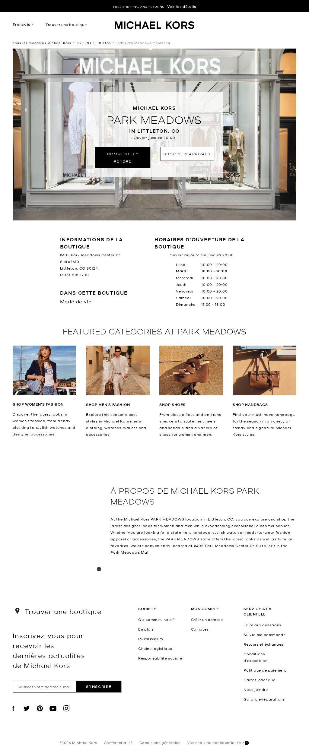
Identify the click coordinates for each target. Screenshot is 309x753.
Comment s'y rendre (123, 157)
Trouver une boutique (66, 24)
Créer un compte (207, 619)
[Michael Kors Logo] (155, 26)
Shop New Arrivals (187, 153)
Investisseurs (150, 638)
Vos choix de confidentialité (214, 742)
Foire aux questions (262, 624)
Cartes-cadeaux (259, 679)
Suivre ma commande (264, 634)
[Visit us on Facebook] (13, 713)
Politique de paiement (265, 670)
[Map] (59, 516)
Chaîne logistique (155, 648)
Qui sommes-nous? (156, 619)
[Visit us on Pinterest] (39, 713)
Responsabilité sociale (160, 658)
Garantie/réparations (264, 699)
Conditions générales (159, 742)
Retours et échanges (263, 644)
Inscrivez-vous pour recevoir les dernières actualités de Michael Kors (49, 650)
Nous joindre (256, 689)
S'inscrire (99, 686)
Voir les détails (181, 6)
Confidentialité (118, 742)
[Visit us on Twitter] (26, 713)
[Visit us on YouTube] (53, 713)
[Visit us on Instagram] (66, 713)
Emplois (146, 629)
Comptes (200, 629)
